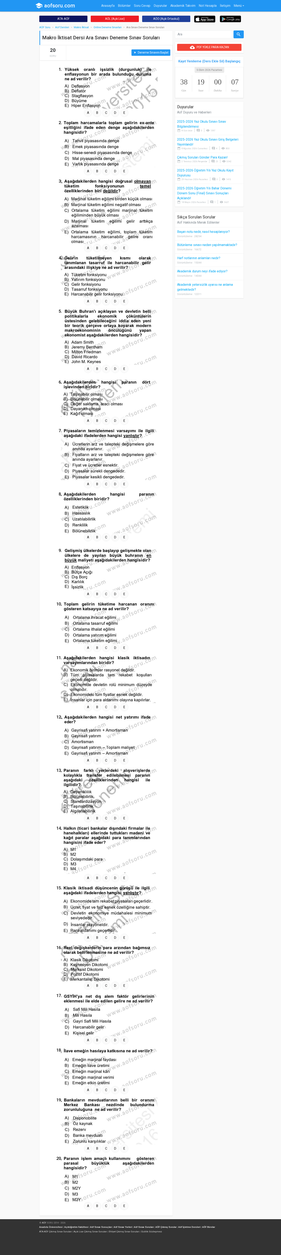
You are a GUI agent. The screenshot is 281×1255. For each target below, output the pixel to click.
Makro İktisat (81, 27)
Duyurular (160, 6)
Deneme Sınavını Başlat (150, 52)
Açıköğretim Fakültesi (76, 1227)
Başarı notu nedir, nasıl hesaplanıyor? (203, 232)
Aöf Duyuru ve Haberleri (194, 112)
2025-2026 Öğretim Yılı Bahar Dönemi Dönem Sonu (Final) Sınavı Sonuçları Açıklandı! (204, 193)
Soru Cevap (142, 6)
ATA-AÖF (63, 18)
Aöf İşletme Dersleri (189, 1227)
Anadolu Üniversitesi (51, 1227)
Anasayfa (108, 6)
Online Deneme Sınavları (108, 27)
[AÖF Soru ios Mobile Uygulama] (204, 19)
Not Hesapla (208, 6)
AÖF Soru (44, 27)
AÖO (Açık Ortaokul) (166, 18)
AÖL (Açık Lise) (115, 18)
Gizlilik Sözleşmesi (151, 1231)
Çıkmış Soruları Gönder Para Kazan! (202, 157)
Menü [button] (238, 6)
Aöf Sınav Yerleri (123, 1227)
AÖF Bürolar (208, 1227)
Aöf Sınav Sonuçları (101, 1227)
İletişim (225, 6)
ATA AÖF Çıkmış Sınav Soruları (55, 1231)
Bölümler (124, 6)
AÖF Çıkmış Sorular (166, 1227)
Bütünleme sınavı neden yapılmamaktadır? (207, 245)
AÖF (44, 1222)
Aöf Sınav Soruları (144, 1227)
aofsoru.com (55, 5)
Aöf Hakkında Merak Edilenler (198, 222)
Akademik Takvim (182, 6)
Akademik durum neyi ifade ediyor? (202, 271)
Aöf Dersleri (62, 27)
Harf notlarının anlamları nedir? (198, 258)
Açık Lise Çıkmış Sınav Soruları (90, 1231)
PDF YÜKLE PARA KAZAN (209, 47)
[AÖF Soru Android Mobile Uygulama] (230, 19)
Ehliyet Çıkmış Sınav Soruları (124, 1231)
